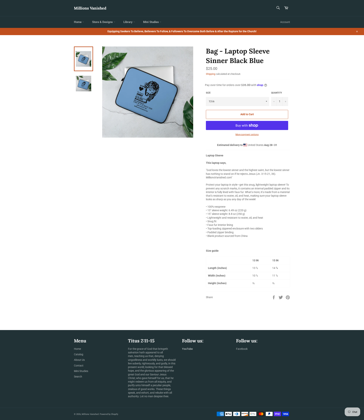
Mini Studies (151, 22)
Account (285, 22)
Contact (78, 365)
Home (78, 22)
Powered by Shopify (109, 414)
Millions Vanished (90, 8)
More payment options (247, 134)
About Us (79, 359)
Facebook (242, 348)
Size (208, 92)
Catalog (78, 354)
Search (78, 376)
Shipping (210, 73)
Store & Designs (103, 22)
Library (128, 22)
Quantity (276, 92)
